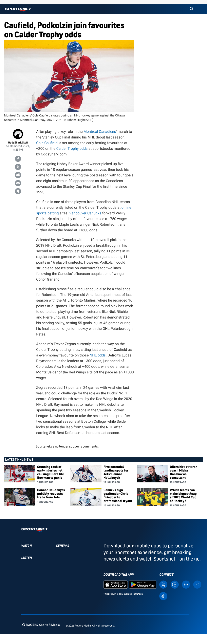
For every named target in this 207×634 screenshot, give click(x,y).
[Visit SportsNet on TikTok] (163, 596)
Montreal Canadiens (99, 132)
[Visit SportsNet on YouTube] (175, 584)
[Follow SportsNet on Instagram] (197, 584)
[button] (191, 9)
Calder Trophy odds (72, 149)
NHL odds (98, 355)
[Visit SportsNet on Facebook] (186, 584)
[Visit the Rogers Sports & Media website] (41, 624)
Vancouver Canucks (85, 213)
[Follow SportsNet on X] (163, 584)
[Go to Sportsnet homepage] (18, 10)
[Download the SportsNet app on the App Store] (116, 584)
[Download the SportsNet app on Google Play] (142, 584)
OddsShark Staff (18, 142)
